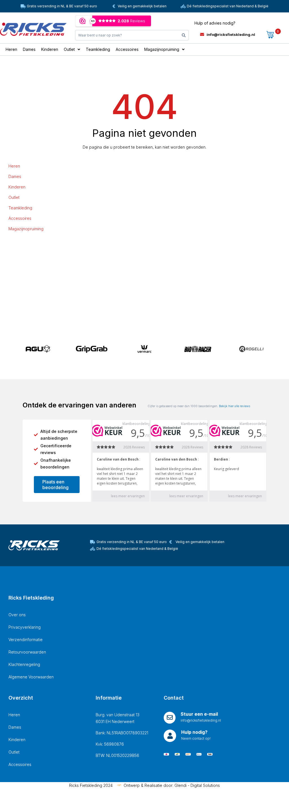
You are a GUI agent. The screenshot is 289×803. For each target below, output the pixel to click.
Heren (14, 166)
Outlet (13, 197)
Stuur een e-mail (199, 714)
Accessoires (19, 218)
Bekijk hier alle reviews (234, 406)
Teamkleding (20, 207)
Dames (14, 176)
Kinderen (16, 187)
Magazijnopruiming (25, 228)
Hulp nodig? (194, 732)
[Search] (184, 35)
